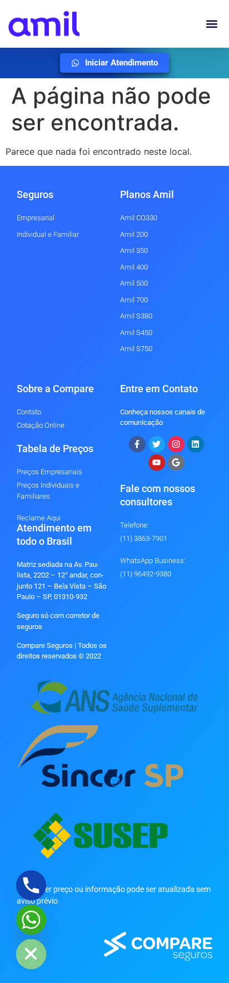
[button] (211, 23)
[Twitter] (156, 444)
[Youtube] (156, 462)
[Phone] (31, 885)
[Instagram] (176, 444)
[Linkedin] (195, 444)
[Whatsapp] (31, 920)
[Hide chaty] (31, 954)
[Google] (176, 462)
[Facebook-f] (137, 444)
